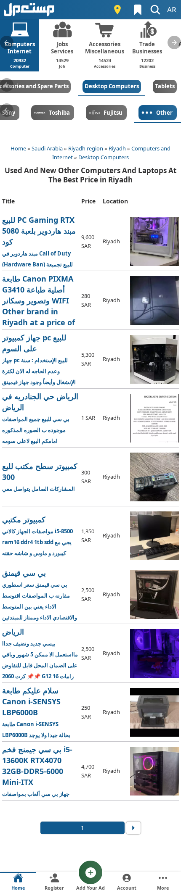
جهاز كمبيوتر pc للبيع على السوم (40, 359)
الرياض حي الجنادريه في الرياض (40, 418)
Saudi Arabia (47, 148)
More (163, 888)
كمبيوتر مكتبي (37, 535)
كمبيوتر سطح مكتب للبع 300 (39, 477)
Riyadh (117, 148)
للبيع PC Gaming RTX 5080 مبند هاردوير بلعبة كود (40, 242)
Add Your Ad (90, 888)
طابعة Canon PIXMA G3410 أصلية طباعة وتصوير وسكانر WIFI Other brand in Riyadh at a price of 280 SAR (40, 301)
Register (54, 888)
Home (18, 148)
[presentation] (6, 42)
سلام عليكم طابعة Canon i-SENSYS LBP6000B (36, 712)
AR (171, 9)
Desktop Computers (103, 157)
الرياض (40, 654)
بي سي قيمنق (40, 595)
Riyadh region (85, 148)
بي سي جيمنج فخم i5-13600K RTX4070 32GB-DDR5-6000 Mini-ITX (40, 771)
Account (126, 888)
